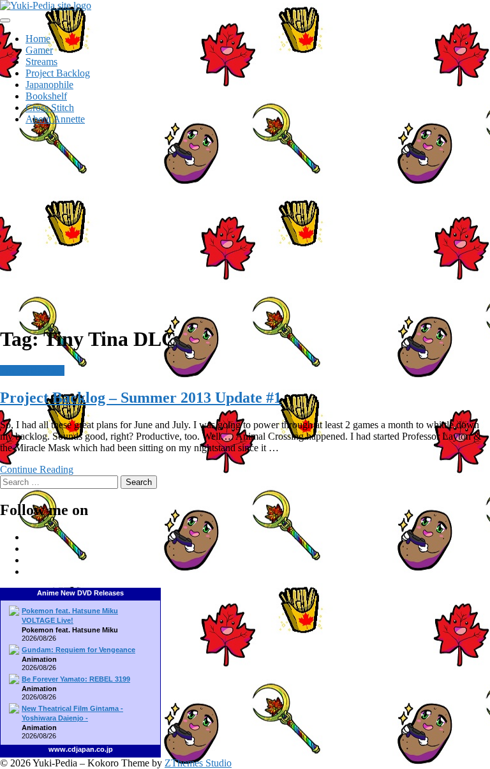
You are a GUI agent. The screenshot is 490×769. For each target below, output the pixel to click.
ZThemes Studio (198, 763)
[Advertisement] (245, 224)
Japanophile (49, 84)
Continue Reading (36, 469)
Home (38, 38)
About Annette (55, 119)
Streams (41, 61)
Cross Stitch (50, 107)
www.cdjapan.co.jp (80, 749)
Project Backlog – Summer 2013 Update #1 (140, 397)
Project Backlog (58, 73)
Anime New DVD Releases (80, 593)
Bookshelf (46, 96)
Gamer (39, 50)
